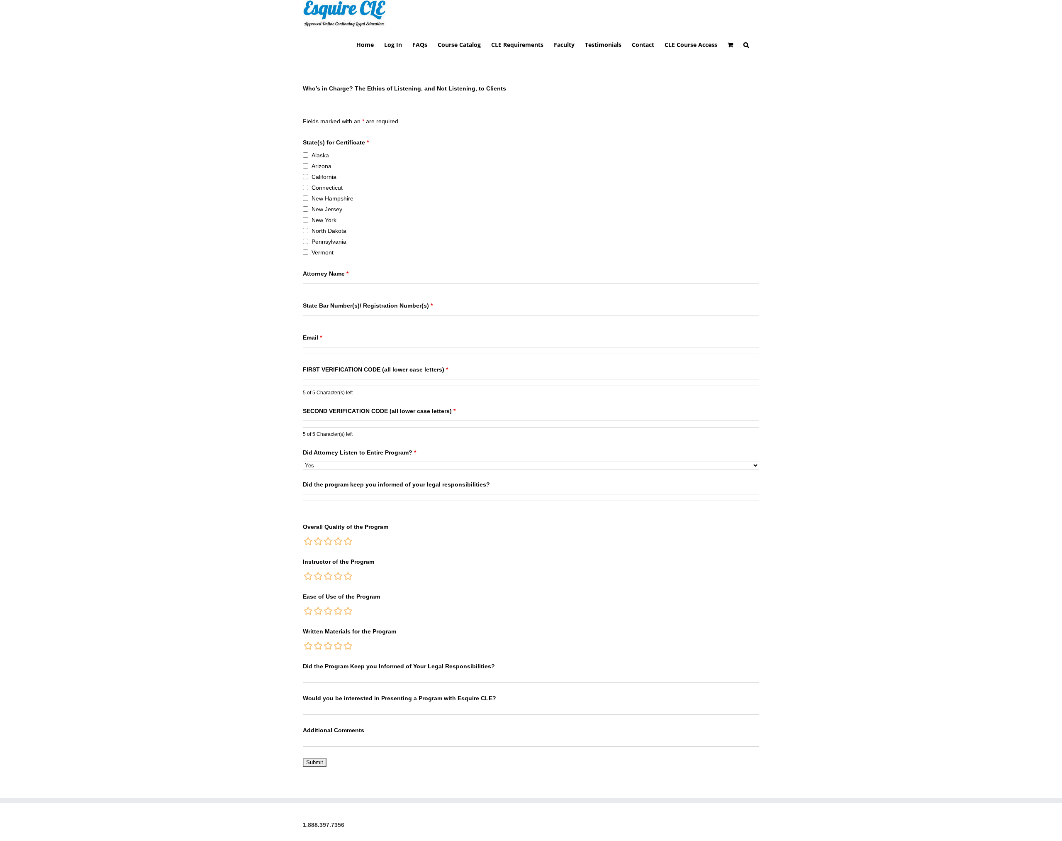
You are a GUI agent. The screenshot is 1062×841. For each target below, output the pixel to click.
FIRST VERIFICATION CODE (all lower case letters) (375, 369)
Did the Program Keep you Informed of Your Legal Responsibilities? (399, 666)
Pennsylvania (329, 241)
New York (324, 220)
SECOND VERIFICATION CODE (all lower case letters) (379, 411)
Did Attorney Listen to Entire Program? (359, 452)
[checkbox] (305, 155)
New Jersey (327, 209)
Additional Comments (333, 730)
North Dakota (329, 230)
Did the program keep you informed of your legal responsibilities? (396, 484)
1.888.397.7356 (323, 824)
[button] (746, 44)
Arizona (321, 166)
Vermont (323, 252)
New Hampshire (332, 198)
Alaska (320, 155)
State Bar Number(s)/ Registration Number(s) (368, 305)
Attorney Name (325, 273)
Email (312, 337)
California (324, 177)
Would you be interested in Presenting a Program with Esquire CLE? (399, 698)
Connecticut (327, 187)
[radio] (309, 541)
